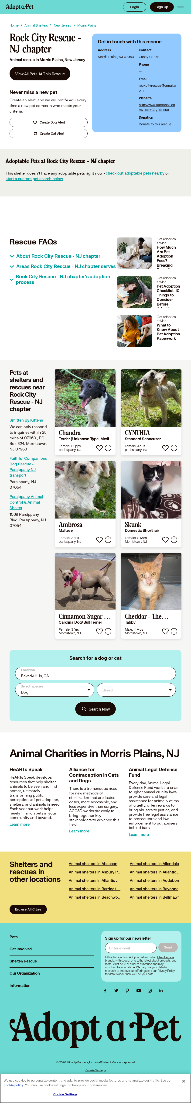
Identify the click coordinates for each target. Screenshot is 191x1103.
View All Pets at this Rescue (40, 74)
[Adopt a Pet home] (20, 7)
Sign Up (162, 7)
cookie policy (13, 1085)
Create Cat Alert (52, 133)
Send (168, 947)
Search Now (99, 709)
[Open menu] (180, 7)
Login (134, 7)
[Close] (183, 1081)
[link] (40, 73)
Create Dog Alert (52, 122)
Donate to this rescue (155, 124)
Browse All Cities (28, 909)
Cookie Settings (95, 1070)
